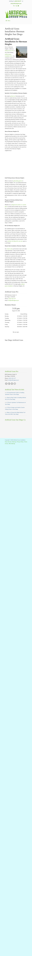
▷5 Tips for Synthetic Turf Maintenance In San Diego (15, 403)
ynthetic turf (13, 96)
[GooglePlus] (9, 384)
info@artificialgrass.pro (16, 3)
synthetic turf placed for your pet (15, 241)
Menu (9, 20)
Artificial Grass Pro (9, 50)
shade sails (9, 248)
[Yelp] (16, 5)
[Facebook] (13, 5)
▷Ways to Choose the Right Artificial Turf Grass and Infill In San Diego (15, 413)
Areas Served (8, 441)
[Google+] (15, 5)
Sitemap (14, 441)
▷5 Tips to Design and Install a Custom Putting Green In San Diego (15, 408)
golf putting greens (17, 180)
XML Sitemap (12, 443)
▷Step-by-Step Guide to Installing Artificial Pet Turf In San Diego (15, 398)
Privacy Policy (20, 441)
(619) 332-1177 (18, 1)
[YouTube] (18, 5)
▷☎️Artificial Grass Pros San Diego (16, 13)
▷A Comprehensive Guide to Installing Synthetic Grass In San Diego (14, 393)
